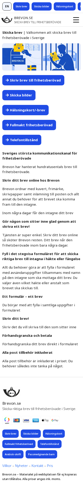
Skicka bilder (41, 6)
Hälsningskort (64, 6)
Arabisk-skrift (13, 454)
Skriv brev (21, 6)
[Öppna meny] (76, 19)
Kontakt (37, 465)
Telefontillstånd (49, 444)
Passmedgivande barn (41, 454)
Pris (50, 465)
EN (7, 6)
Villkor (7, 465)
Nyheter (21, 465)
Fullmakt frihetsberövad (19, 444)
